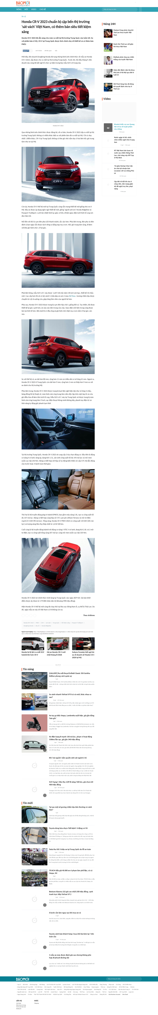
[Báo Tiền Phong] (24, 658)
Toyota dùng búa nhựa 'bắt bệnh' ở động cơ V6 (68, 828)
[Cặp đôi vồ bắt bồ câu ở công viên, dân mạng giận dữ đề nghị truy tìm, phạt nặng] (108, 184)
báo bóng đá (97, 989)
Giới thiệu (18, 1003)
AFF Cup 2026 (123, 992)
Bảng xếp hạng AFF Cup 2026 (25, 987)
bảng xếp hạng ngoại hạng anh (72, 989)
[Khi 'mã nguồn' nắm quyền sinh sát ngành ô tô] (34, 765)
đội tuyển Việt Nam (50, 989)
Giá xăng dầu (67, 994)
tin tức (105, 989)
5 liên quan (127, 145)
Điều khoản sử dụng (21, 1005)
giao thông (87, 987)
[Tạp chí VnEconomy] (51, 761)
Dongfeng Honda (28, 626)
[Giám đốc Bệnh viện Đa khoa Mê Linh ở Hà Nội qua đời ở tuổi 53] (108, 73)
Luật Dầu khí (31, 989)
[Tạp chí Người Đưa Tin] (116, 160)
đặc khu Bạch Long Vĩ (124, 989)
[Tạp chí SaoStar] (116, 38)
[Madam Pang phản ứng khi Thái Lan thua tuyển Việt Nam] (108, 33)
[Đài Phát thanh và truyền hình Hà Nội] (51, 852)
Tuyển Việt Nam (57, 987)
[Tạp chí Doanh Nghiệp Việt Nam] (26, 51)
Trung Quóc (56, 623)
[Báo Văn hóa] (51, 831)
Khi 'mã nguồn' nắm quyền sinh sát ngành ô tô (68, 758)
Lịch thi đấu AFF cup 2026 (54, 984)
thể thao (72, 296)
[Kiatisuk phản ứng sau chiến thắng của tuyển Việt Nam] (108, 60)
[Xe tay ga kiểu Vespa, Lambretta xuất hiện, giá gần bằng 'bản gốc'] (34, 723)
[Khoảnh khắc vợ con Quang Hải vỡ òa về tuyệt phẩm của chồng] (108, 127)
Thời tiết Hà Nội (21, 989)
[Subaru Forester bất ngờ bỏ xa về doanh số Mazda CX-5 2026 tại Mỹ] (83, 643)
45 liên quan (63, 939)
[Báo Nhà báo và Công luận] (51, 813)
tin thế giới (135, 989)
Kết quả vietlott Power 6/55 (80, 994)
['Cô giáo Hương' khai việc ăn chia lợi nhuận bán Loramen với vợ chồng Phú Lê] (108, 169)
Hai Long (75, 992)
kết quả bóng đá (68, 987)
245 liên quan (60, 700)
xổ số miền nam (127, 984)
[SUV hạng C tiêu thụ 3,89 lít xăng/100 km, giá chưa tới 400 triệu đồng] (34, 789)
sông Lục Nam (94, 994)
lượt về (40, 992)
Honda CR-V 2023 (29, 623)
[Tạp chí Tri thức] (50, 700)
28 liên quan (48, 50)
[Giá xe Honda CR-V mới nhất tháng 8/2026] (58, 643)
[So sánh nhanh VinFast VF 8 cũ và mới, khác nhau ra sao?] (34, 701)
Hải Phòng (42, 984)
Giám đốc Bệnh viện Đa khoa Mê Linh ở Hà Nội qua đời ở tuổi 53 (124, 72)
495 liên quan (122, 160)
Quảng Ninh (63, 992)
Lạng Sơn (131, 992)
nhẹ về (37, 626)
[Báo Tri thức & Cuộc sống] (74, 660)
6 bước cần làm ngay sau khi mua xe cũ (65, 913)
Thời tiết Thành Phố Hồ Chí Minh (42, 994)
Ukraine (132, 987)
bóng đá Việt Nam (112, 987)
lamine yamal (66, 984)
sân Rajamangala (87, 989)
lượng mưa (40, 989)
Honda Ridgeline (46, 626)
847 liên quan (61, 787)
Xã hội (69, 992)
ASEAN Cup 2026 (57, 994)
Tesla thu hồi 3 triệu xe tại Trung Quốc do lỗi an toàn (70, 849)
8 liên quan (59, 721)
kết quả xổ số (32, 992)
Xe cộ (24, 17)
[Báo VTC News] (49, 658)
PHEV (37, 623)
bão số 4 (59, 989)
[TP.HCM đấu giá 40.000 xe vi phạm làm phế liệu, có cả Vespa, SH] (34, 877)
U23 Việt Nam (38, 987)
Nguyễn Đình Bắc (112, 992)
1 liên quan (60, 760)
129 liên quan (123, 176)
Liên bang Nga (33, 984)
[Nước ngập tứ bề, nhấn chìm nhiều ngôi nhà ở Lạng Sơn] (108, 140)
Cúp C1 (19, 984)
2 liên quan (60, 831)
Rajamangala (95, 987)
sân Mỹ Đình (78, 987)
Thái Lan (103, 987)
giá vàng (118, 984)
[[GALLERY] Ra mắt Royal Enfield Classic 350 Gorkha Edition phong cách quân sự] (34, 680)
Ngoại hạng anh (21, 994)
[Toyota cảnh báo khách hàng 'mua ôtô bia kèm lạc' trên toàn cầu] (34, 941)
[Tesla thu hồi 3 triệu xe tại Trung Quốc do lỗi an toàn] (34, 856)
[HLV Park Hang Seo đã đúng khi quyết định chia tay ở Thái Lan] (108, 87)
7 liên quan (60, 742)
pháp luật (111, 984)
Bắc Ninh (25, 984)
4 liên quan (121, 132)
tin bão (30, 994)
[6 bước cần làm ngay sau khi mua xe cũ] (34, 920)
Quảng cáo (18, 1008)
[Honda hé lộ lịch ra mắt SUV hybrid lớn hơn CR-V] (33, 643)
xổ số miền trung (123, 987)
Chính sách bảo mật (21, 1006)
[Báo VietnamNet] (51, 961)
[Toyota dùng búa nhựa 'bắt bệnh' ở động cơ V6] (34, 835)
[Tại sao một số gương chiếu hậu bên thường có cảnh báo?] (34, 814)
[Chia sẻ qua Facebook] (23, 615)
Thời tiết (46, 992)
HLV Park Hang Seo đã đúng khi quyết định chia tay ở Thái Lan (124, 86)
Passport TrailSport (77, 623)
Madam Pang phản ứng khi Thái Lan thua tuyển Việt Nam (123, 32)
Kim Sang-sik (47, 987)
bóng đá (98, 992)
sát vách (48, 623)
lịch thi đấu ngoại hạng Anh (79, 984)
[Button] (140, 9)
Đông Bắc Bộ (103, 994)
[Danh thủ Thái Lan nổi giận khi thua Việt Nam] (108, 47)
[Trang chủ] (23, 4)
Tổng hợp (36, 1003)
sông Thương (103, 984)
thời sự (104, 992)
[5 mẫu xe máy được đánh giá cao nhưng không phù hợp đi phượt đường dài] (34, 962)
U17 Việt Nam (112, 989)
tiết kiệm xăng (65, 623)
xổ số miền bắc (94, 984)
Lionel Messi (54, 992)
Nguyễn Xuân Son (22, 992)
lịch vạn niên (90, 992)
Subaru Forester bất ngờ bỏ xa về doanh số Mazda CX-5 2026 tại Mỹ (83, 655)
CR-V (42, 623)
